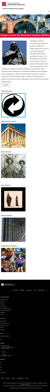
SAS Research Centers (3, 325)
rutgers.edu (29, 290)
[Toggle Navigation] (48, 11)
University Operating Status (4, 336)
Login (27, 378)
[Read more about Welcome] (15, 52)
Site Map (8, 378)
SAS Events (15, 290)
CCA (1, 362)
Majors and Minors (3, 321)
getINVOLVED (2, 312)
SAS (35, 290)
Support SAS (2, 329)
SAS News (22, 290)
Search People (41, 290)
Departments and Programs (4, 323)
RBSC (1, 369)
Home (2, 378)
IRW (1, 367)
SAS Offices (2, 327)
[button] (2, 24)
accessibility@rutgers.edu (21, 385)
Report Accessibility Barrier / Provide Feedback (38, 385)
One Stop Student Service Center (5, 310)
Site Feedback (20, 378)
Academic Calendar (3, 306)
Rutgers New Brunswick (4, 299)
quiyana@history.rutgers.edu (6, 355)
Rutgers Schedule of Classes (4, 308)
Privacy (1, 339)
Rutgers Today (2, 301)
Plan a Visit (2, 314)
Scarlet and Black (3, 372)
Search (13, 378)
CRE (1, 364)
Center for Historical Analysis (13, 8)
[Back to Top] (47, 389)
